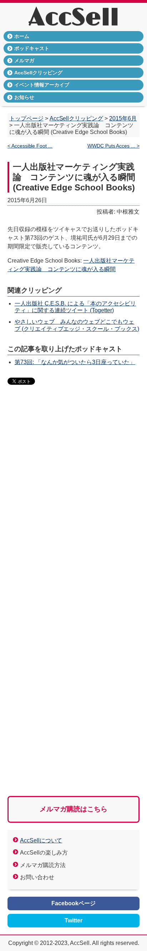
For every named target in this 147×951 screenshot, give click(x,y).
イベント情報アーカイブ (41, 85)
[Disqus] (73, 500)
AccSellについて (41, 840)
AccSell (74, 18)
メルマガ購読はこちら (73, 809)
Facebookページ (73, 903)
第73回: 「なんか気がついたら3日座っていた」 (75, 362)
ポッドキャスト (31, 48)
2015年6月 (123, 118)
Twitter (73, 920)
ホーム (21, 36)
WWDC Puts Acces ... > (113, 146)
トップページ (26, 118)
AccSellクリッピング (38, 72)
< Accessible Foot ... (30, 146)
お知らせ (24, 97)
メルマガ (24, 60)
